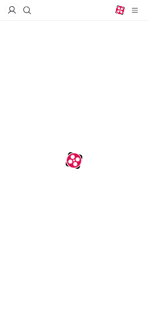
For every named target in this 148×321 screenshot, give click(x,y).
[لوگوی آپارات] (120, 10)
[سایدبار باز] (135, 10)
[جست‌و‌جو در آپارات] (27, 10)
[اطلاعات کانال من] (12, 10)
